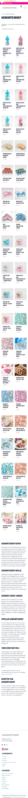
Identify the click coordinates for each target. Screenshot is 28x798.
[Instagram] (6, 744)
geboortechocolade (6, 674)
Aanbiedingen (5, 788)
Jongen (4, 777)
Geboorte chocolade (7, 773)
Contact (4, 756)
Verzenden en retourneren (9, 762)
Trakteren (4, 781)
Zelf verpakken (5, 785)
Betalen (4, 764)
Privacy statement (15, 797)
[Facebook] (2, 744)
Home (3, 14)
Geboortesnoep (6, 775)
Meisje (3, 779)
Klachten (4, 760)
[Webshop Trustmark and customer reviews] (5, 749)
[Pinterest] (4, 744)
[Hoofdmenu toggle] (25, 7)
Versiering (4, 786)
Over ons (4, 758)
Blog (3, 766)
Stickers (4, 783)
